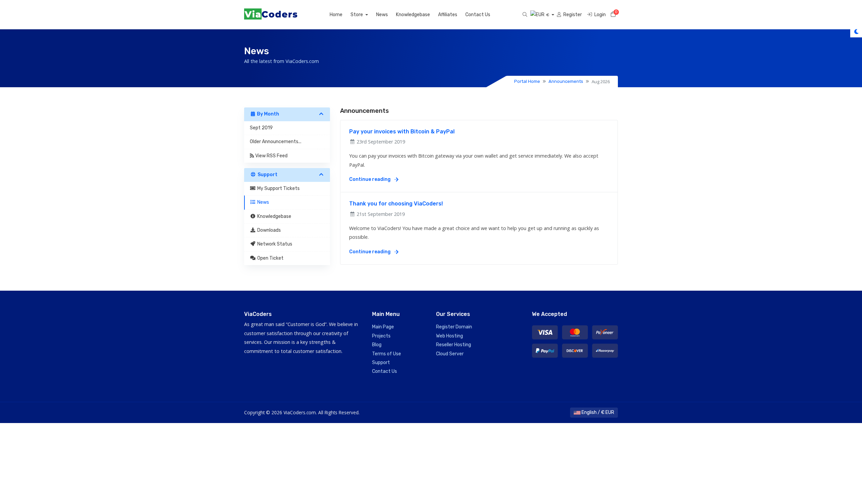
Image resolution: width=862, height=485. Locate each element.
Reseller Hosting (453, 345)
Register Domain (454, 327)
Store (357, 15)
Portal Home (527, 81)
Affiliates (447, 15)
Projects (381, 336)
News (382, 15)
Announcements (566, 81)
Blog (377, 345)
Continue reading (370, 179)
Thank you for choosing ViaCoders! (396, 203)
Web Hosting (449, 336)
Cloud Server (450, 354)
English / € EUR (597, 412)
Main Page (383, 327)
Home (336, 15)
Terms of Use (386, 354)
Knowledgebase (413, 15)
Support (381, 362)
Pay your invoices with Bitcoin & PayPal (402, 131)
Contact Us (477, 15)
